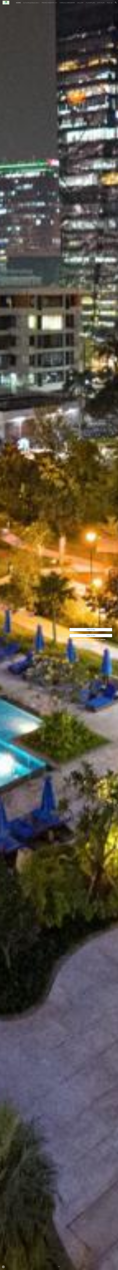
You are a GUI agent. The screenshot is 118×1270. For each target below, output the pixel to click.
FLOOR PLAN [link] (90, 3)
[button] (116, 2)
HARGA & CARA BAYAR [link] (67, 3)
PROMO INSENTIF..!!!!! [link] (49, 3)
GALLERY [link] (80, 3)
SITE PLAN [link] (101, 3)
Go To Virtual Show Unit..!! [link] (31, 3)
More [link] (109, 3)
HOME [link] (18, 3)
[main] (90, 639)
